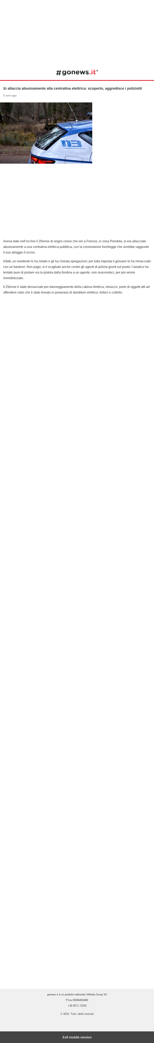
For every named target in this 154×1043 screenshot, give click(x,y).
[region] (77, 32)
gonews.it (77, 72)
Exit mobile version (77, 1037)
